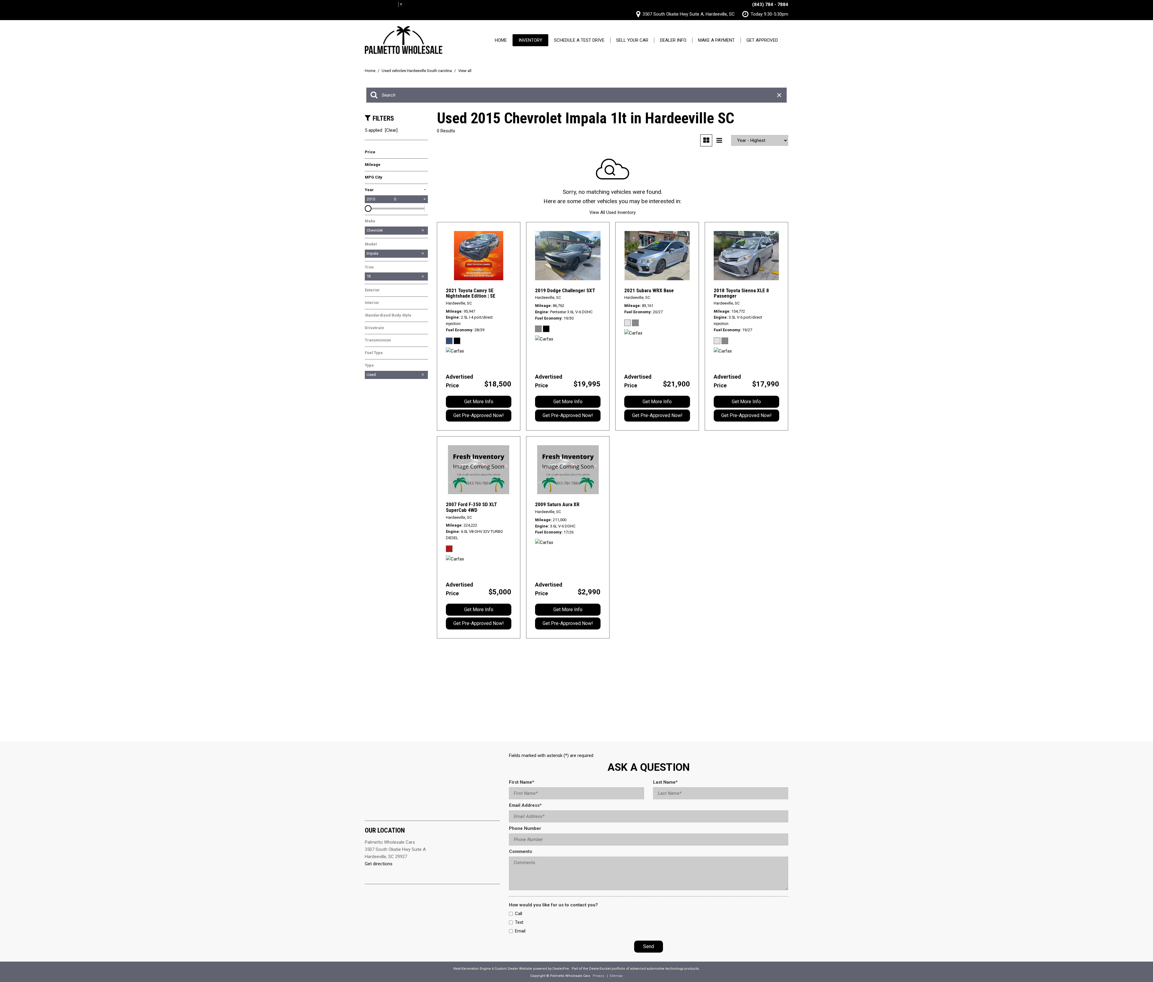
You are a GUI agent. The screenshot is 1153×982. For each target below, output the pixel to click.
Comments (520, 851)
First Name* (521, 782)
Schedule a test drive (579, 40)
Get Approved (762, 40)
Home (501, 40)
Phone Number (525, 828)
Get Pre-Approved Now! (478, 415)
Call (518, 913)
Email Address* (525, 805)
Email (520, 931)
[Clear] (391, 130)
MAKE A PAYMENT (716, 40)
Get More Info (478, 401)
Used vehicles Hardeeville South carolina (417, 70)
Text (519, 922)
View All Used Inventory (612, 212)
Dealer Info (673, 40)
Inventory (530, 40)
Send (648, 946)
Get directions (378, 863)
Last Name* (665, 782)
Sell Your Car (632, 40)
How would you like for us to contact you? (553, 905)
